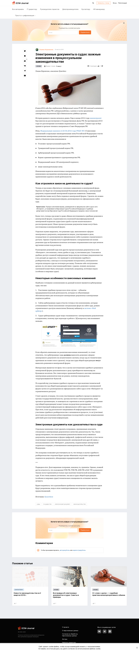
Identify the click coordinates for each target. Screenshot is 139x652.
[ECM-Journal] (26, 628)
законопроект (95, 118)
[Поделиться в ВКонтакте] (25, 66)
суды (38, 504)
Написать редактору (69, 642)
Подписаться (85, 32)
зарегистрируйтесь (79, 550)
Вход (114, 3)
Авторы (64, 639)
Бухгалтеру (86, 9)
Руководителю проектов (49, 9)
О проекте (65, 627)
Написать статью (103, 3)
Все (18, 9)
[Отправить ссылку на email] (25, 75)
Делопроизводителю (70, 9)
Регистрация (122, 3)
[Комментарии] (25, 51)
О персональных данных (70, 630)
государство (47, 504)
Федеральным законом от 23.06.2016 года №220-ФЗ (62, 131)
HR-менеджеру (99, 9)
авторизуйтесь (65, 550)
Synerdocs (49, 497)
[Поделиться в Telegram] (25, 71)
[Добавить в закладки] (25, 56)
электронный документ (62, 504)
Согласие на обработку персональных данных (70, 635)
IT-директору (32, 9)
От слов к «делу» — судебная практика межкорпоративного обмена (108, 594)
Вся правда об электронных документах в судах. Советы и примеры (66, 595)
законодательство (79, 504)
